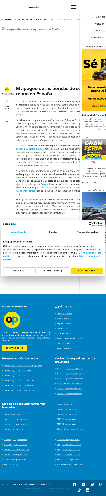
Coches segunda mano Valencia (70, 379)
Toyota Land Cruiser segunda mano (18, 424)
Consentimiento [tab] (18, 232)
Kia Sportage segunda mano (15, 444)
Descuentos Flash (64, 333)
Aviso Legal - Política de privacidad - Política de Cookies (44, 488)
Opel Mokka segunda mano (15, 459)
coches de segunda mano (30, 148)
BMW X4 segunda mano (66, 424)
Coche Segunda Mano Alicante (69, 384)
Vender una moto (64, 348)
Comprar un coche (64, 313)
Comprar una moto (65, 343)
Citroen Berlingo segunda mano (70, 429)
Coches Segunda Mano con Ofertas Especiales (23, 365)
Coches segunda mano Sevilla (69, 389)
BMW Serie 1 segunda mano (15, 419)
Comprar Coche (14, 348)
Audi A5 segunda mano (66, 404)
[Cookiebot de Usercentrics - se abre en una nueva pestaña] (91, 224)
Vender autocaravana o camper (70, 338)
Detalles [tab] (53, 232)
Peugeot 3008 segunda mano (69, 444)
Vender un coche (64, 318)
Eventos (89, 137)
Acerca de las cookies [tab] (87, 232)
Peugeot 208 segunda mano (15, 464)
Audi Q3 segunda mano (13, 429)
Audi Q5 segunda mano (66, 414)
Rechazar (19, 270)
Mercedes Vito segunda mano (16, 454)
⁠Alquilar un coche (64, 323)
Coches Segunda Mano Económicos (18, 370)
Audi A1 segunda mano (13, 414)
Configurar (51, 270)
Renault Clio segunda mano (68, 454)
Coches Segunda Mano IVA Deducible (19, 380)
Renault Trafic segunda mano (69, 459)
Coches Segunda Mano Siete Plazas (19, 385)
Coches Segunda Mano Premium (17, 375)
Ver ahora (89, 182)
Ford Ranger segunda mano (15, 439)
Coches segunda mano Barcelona (71, 374)
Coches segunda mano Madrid (69, 369)
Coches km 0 (62, 328)
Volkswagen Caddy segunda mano (71, 464)
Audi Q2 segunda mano (66, 409)
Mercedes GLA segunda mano (16, 449)
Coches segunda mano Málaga (69, 394)
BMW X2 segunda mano (66, 419)
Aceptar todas (86, 270)
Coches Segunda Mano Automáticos (19, 390)
